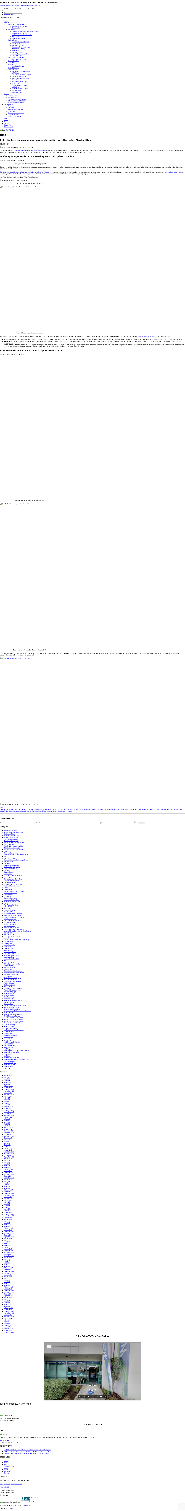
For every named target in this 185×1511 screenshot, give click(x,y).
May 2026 (7, 1080)
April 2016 (7, 1283)
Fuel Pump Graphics (10, 919)
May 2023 (7, 1143)
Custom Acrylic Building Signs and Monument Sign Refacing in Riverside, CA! (28, 1453)
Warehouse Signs (17, 92)
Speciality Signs (16, 90)
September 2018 (9, 1237)
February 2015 (8, 1308)
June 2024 (7, 1120)
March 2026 (7, 1084)
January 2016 (8, 1289)
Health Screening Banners (12, 927)
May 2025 (7, 1101)
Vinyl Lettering (8, 1047)
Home (6, 21)
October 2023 (8, 1134)
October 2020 (8, 1197)
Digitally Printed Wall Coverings (14, 891)
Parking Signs (16, 83)
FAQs (6, 121)
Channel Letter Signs (18, 45)
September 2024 (9, 1115)
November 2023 (9, 1132)
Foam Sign (7, 908)
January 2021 (8, 1191)
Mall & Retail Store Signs (19, 81)
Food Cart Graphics (10, 910)
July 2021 (7, 1181)
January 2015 (8, 1309)
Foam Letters (16, 50)
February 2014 (8, 1328)
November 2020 (9, 1195)
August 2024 (8, 1117)
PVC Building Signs (10, 992)
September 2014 (9, 1316)
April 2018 (7, 1243)
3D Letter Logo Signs (10, 830)
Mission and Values (10, 953)
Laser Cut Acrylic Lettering (12, 936)
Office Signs (15, 36)
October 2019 (8, 1217)
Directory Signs (8, 894)
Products (6, 23)
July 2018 (7, 1240)
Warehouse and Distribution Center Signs (16, 1059)
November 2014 (9, 1313)
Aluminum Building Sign (11, 841)
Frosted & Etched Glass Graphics (22, 35)
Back (1, 807)
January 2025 (8, 1108)
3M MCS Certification (14, 116)
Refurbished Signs (9, 997)
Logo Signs (7, 946)
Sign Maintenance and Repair (17, 99)
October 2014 (8, 1315)
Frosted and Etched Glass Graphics (14, 917)
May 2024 (7, 1122)
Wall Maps (7, 1056)
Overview (11, 106)
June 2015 (7, 1301)
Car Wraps (7, 870)
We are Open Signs (10, 1063)
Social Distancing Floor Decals (13, 1019)
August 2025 (8, 1096)
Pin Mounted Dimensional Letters (14, 972)
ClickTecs (11, 1508)
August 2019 (8, 1219)
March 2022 (7, 1167)
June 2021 (7, 1183)
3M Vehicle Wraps (9, 834)
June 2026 (7, 1079)
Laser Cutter (7, 938)
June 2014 (7, 1322)
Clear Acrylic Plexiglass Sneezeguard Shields (25, 31)
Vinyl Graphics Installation (16, 102)
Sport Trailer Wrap (9, 1024)
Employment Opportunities (16, 113)
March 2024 (7, 1126)
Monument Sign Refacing (12, 955)
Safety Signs (15, 87)
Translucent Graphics (10, 1035)
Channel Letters (8, 872)
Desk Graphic (8, 889)
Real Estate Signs (17, 55)
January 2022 (8, 1171)
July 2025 (7, 1098)
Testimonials (11, 111)
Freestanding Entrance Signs (12, 915)
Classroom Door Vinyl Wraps (13, 875)
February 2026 (8, 1086)
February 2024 (8, 1127)
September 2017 (9, 1256)
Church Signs (8, 874)
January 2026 (8, 1087)
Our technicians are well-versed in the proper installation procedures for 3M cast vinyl (26, 172)
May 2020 (7, 1205)
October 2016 (8, 1275)
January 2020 (8, 1212)
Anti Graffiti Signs (9, 844)
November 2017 (9, 1252)
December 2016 (9, 1271)
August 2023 (8, 1138)
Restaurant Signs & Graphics (20, 85)
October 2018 (8, 1235)
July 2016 (7, 1278)
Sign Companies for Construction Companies (17, 1011)
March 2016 (7, 1285)
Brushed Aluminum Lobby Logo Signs (16, 860)
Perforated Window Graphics (13, 971)
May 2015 (7, 1302)
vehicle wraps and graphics (147, 336)
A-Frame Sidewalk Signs (11, 835)
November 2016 (9, 1273)
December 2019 (9, 1214)
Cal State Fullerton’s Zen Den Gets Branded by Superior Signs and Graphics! (27, 1450)
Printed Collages (9, 983)
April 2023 (7, 1145)
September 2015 (9, 1296)
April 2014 (7, 1325)
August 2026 (8, 1075)
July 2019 (7, 1221)
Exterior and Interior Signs (12, 901)
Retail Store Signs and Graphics (13, 1000)
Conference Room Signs (11, 881)
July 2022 (7, 1160)
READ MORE (4, 1440)
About (6, 1469)
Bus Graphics (8, 863)
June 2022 (7, 1162)
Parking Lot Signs (9, 967)
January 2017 (8, 1270)
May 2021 (7, 1185)
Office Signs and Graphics (12, 964)
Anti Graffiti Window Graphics (13, 846)
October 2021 (8, 1176)
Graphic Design (12, 95)
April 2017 (7, 1264)
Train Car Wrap (8, 1033)
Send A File (7, 125)
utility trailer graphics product (173, 172)
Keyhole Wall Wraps (10, 934)
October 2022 (8, 1155)
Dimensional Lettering (18, 49)
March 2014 (7, 1327)
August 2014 (8, 1318)
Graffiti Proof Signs (10, 924)
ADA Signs (15, 73)
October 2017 (8, 1254)
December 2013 (9, 1332)
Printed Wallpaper (9, 985)
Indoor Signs (12, 29)
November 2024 (9, 1112)
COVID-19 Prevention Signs (20, 78)
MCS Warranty (8, 950)
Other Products (12, 69)
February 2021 (8, 1190)
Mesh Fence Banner (10, 952)
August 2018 (8, 1238)
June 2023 (7, 1141)
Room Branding (9, 1002)
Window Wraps (8, 1066)
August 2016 (8, 1276)
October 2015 (8, 1294)
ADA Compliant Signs (11, 839)
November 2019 (9, 1216)
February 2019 (8, 1228)
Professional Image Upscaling (13, 988)
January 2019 (8, 1230)
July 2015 (7, 1299)
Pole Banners (8, 976)
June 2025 (7, 1100)
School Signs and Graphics (20, 88)
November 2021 (9, 1174)
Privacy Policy (27, 1505)
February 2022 (8, 1169)
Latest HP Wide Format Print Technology (16, 939)
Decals (6, 887)
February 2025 (8, 1106)
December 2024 (9, 1110)
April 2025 (7, 1103)
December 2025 (9, 1089)
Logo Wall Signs (9, 948)
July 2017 (7, 1259)
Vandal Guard (8, 1040)
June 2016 (7, 1280)
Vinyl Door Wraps (9, 1045)
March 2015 (7, 1306)
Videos (6, 120)
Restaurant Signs (9, 998)
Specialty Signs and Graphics (13, 1023)
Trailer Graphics (9, 1031)
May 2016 (7, 1282)
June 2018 (7, 1242)
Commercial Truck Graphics (20, 26)
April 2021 (7, 1186)
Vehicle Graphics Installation (16, 101)
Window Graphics (13, 61)
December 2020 (9, 1193)
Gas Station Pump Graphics (12, 920)
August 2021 (8, 1179)
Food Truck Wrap (9, 912)
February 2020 (8, 1211)
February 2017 (8, 1268)
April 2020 (7, 1207)
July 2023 (7, 1139)
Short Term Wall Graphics (12, 1009)
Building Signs (16, 43)
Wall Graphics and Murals (16, 57)
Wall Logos (7, 1054)
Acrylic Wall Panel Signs (11, 837)
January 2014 (8, 1330)
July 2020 (7, 1202)
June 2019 (7, 1223)
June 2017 (7, 1261)
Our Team (11, 107)
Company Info (8, 104)
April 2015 (7, 1304)
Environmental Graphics (11, 900)
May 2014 (7, 1323)
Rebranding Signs (9, 995)
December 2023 (9, 1131)
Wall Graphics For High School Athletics (16, 1050)
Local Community (9, 945)
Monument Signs (17, 52)
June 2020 (7, 1204)
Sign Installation (13, 97)
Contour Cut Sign (9, 882)
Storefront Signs (9, 1026)
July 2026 (7, 1077)
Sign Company (8, 1012)
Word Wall (7, 1068)
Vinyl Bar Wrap (8, 1044)
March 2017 (7, 1266)
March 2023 (7, 1146)
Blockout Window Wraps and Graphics (16, 855)
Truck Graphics (8, 1037)
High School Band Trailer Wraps (14, 929)
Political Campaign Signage (12, 978)
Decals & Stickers (17, 80)
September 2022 (9, 1157)
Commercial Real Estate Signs (21, 47)
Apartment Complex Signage (20, 42)
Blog (5, 118)
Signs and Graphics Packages (13, 1014)
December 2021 (9, 1172)
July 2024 (7, 1119)
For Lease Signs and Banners (13, 913)
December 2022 (9, 1152)
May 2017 (7, 1263)
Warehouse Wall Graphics (19, 59)
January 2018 (8, 1249)
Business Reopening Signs (12, 867)
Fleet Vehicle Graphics (11, 905)
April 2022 (7, 1165)
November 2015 (9, 1292)
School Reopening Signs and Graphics (15, 1005)
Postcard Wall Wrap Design (12, 981)
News (5, 960)
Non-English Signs (9, 962)
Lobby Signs (12, 62)
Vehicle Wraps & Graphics (16, 24)
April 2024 (7, 1124)
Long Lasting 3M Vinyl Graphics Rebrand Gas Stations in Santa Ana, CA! (26, 1451)
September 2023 (9, 1136)
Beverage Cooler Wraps (11, 853)
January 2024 (8, 1129)
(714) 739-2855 (10, 130)
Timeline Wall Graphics (11, 1028)
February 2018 (8, 1247)
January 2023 (8, 1150)
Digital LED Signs (13, 68)
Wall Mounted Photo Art (11, 1057)
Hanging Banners (9, 926)
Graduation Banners (10, 922)
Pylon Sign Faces (9, 993)
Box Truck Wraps (9, 858)
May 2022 (7, 1164)
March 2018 (7, 1245)
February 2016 (8, 1287)
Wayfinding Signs (9, 1061)
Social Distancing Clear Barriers (13, 1018)
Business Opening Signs (11, 865)
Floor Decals (8, 907)
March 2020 (7, 1209)
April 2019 (7, 1224)
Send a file (7, 1471)
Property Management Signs (20, 54)
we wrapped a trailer (20, 150)
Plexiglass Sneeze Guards (11, 974)
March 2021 (7, 1188)
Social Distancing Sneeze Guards (14, 1021)
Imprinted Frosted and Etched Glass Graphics (18, 931)
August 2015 (8, 1297)
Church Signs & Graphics (19, 76)
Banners (10, 64)
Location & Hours (13, 114)
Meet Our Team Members (15, 109)
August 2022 (8, 1159)
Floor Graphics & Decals (19, 33)
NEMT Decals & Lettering (12, 959)
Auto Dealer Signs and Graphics (21, 75)
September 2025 (9, 1094)
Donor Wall (7, 896)
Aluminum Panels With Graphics (14, 842)
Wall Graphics (8, 1049)
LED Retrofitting (9, 941)
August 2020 (8, 1200)
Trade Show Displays (18, 38)
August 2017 (8, 1257)
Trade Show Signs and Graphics (14, 1030)
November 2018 (9, 1233)
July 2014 (7, 1320)
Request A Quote (9, 14)
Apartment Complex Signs (12, 848)
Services (6, 94)
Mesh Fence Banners (18, 66)
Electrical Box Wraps (10, 898)
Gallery (6, 1468)
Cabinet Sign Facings (10, 868)
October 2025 (8, 1093)
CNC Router (8, 877)
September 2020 (9, 1198)
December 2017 (9, 1250)
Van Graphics (16, 28)
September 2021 (9, 1178)
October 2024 (8, 1113)
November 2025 (9, 1091)
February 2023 (8, 1148)
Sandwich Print (8, 1004)
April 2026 (7, 1082)
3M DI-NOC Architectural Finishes (22, 71)
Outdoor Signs (12, 40)
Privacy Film (8, 986)
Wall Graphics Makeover (11, 1052)
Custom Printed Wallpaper (12, 886)
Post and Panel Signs (10, 979)
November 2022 (9, 1153)
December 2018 (9, 1231)
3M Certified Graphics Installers (13, 832)
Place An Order (8, 127)
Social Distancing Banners (12, 1016)
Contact (6, 123)
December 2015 (9, 1290)
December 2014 (9, 1311)
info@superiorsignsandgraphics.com (11, 1484)
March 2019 (7, 1226)
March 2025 (7, 1105)
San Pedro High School (38, 150)
